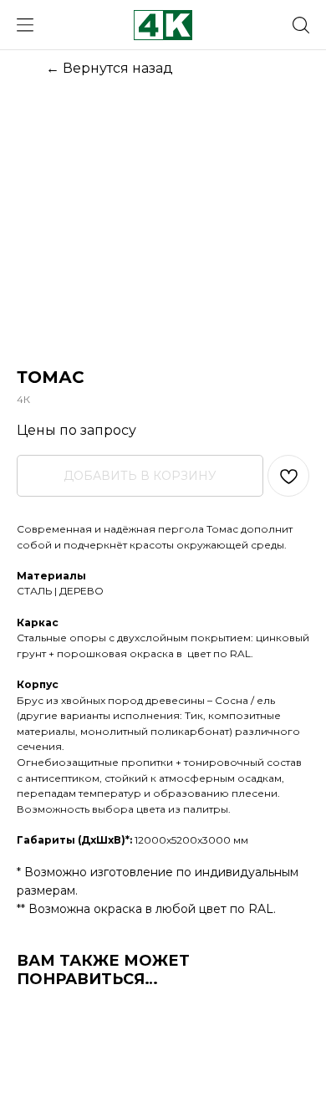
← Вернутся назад (109, 68)
